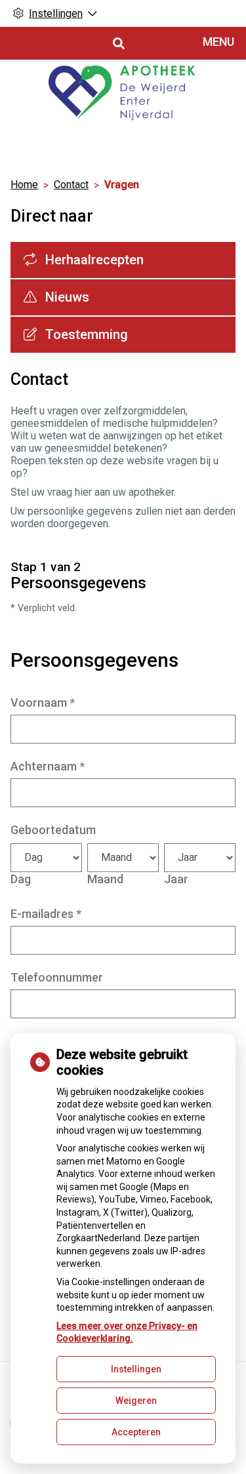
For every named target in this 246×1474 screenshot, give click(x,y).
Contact (71, 184)
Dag (20, 879)
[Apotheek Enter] (123, 95)
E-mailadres (45, 914)
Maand (105, 879)
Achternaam (47, 766)
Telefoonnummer (56, 977)
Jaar (176, 879)
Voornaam (42, 702)
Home (24, 184)
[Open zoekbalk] (118, 43)
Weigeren (136, 1400)
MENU (218, 42)
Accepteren (136, 1432)
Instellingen (136, 1369)
